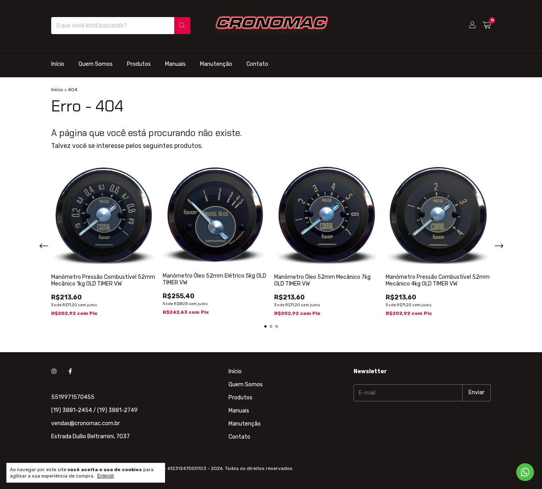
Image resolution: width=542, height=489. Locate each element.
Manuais (175, 64)
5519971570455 (72, 397)
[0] (486, 25)
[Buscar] (182, 25)
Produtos (139, 64)
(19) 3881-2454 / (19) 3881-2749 (94, 410)
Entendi (105, 476)
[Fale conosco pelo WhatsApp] (525, 472)
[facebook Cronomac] (70, 371)
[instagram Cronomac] (54, 371)
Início (57, 64)
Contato (257, 64)
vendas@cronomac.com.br (85, 423)
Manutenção (216, 64)
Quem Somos (96, 64)
